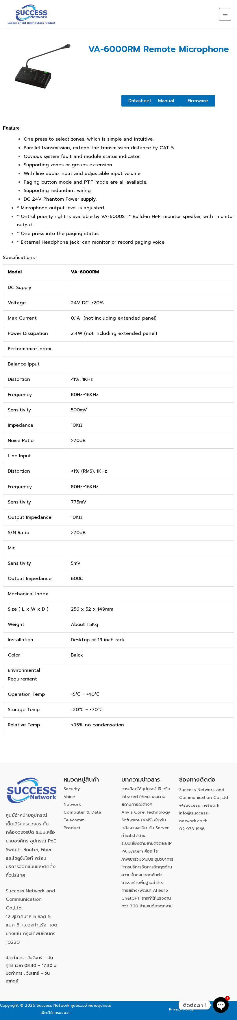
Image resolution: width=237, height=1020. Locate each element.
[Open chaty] (221, 1005)
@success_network (199, 805)
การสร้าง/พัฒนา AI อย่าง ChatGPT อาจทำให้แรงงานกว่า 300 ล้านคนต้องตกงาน (147, 898)
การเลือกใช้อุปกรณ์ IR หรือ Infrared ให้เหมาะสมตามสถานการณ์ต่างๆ (145, 797)
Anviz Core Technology (145, 812)
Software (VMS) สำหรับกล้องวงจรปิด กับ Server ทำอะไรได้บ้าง (145, 828)
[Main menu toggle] (225, 14)
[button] (166, 101)
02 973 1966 (192, 829)
